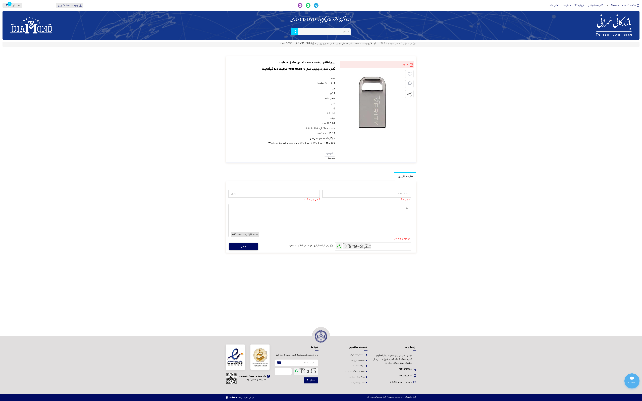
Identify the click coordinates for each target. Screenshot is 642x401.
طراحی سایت (249, 397)
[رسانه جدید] (372, 102)
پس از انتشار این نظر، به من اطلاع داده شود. (308, 245)
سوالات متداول (358, 366)
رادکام (240, 397)
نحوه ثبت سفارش (357, 355)
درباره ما (567, 5)
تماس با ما (554, 5)
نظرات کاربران (405, 177)
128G (383, 43)
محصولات (614, 5)
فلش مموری (394, 43)
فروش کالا (579, 5)
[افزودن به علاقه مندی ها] (410, 74)
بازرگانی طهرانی (409, 43)
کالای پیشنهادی (595, 5)
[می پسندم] (410, 84)
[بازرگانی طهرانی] (561, 25)
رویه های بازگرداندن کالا (354, 371)
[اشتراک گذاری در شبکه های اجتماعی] (409, 94)
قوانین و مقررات (357, 382)
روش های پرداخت (357, 360)
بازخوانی (339, 246)
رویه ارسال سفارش (356, 377)
